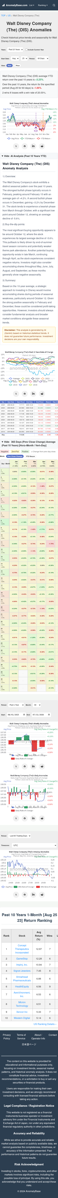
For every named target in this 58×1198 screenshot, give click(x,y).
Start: (3, 715)
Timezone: (5, 845)
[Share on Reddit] (42, 146)
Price (18, 65)
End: (28, 715)
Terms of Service (21, 1036)
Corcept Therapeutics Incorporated (22, 949)
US (9, 15)
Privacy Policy (7, 1036)
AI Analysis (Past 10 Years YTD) (25, 156)
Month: (28, 705)
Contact (53, 1035)
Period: (32, 59)
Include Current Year (36, 50)
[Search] (54, 5)
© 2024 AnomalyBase (29, 1191)
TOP (3, 15)
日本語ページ (29, 1044)
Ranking (43, 5)
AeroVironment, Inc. (22, 994)
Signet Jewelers (22, 970)
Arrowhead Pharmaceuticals (22, 978)
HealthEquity (22, 986)
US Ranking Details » (45, 1024)
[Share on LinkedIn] (33, 146)
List (31, 5)
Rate (9, 65)
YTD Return (30, 456)
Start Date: (5, 59)
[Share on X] (16, 146)
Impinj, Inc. (22, 964)
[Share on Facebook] (25, 146)
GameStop (22, 958)
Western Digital (22, 1018)
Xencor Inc (22, 1012)
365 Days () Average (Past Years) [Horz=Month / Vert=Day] (28, 443)
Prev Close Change (14, 456)
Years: (3, 50)
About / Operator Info (38, 1036)
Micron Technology (22, 1003)
